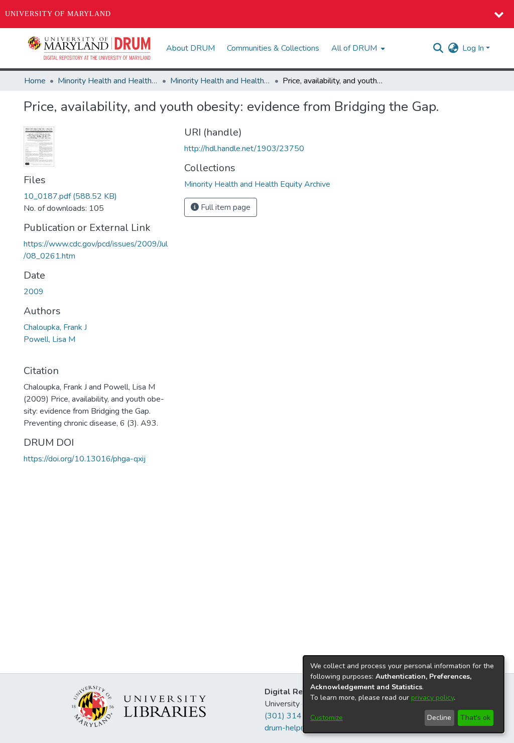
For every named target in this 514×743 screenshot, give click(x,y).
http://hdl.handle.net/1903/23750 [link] (244, 148)
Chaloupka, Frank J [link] (55, 327)
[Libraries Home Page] (139, 705)
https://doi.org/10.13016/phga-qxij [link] (85, 458)
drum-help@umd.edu (301, 727)
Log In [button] (474, 48)
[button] (90, 48)
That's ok (475, 717)
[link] (70, 196)
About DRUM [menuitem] (190, 48)
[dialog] (403, 694)
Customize (326, 717)
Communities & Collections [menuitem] (273, 48)
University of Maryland (58, 14)
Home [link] (35, 80)
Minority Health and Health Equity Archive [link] (108, 80)
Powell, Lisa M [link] (49, 339)
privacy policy (432, 697)
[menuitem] (357, 48)
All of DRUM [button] (354, 48)
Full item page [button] (224, 207)
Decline (439, 717)
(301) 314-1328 (295, 715)
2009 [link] (34, 291)
